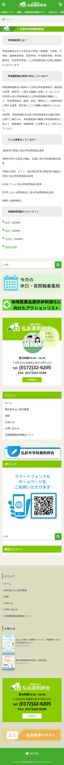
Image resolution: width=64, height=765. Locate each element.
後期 (7, 231)
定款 (7, 415)
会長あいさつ (7, 12)
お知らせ (53, 12)
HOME (34, 753)
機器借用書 (11, 247)
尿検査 (8, 239)
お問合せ (32, 379)
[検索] (58, 264)
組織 (19, 12)
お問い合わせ (12, 428)
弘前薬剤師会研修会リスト (19, 434)
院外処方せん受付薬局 (17, 409)
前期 (7, 222)
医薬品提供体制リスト (35, 12)
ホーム (8, 403)
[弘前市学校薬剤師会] (32, 452)
